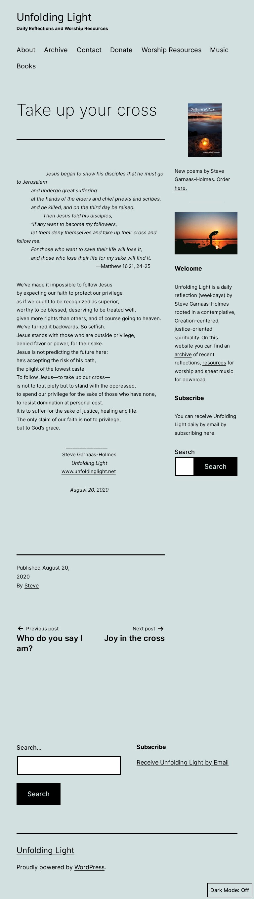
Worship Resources (171, 50)
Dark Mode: (224, 890)
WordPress (89, 867)
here (208, 433)
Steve (31, 585)
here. (181, 188)
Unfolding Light (54, 17)
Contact (89, 50)
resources (214, 362)
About (26, 50)
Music (219, 50)
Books (26, 66)
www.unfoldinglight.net (89, 471)
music (226, 371)
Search (185, 451)
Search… (29, 747)
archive (183, 354)
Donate (121, 50)
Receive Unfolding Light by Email (183, 762)
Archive (56, 50)
